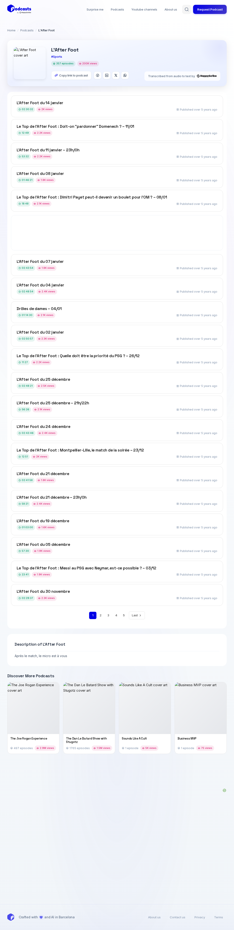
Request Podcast (210, 9)
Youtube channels (144, 9)
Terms (218, 917)
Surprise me (95, 9)
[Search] (186, 9)
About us (171, 9)
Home (11, 30)
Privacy (199, 917)
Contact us (177, 917)
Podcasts (117, 9)
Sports (57, 56)
